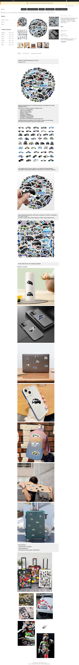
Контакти (42, 9)
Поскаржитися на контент (36, 663)
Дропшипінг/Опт (49, 9)
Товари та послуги (32, 9)
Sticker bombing (14, 12)
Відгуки (2, 24)
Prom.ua (45, 662)
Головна (23, 9)
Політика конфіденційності (45, 663)
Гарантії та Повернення (61, 9)
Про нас (2, 22)
